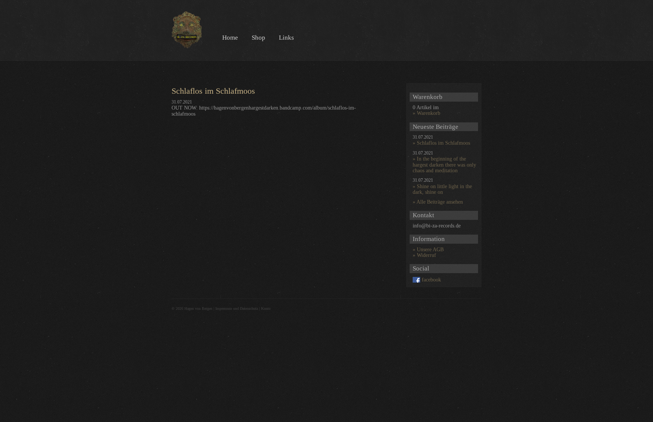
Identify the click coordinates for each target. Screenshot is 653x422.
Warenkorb (428, 113)
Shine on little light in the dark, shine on (442, 189)
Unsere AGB (430, 249)
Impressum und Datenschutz (236, 308)
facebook (431, 280)
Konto (266, 308)
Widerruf (426, 255)
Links (286, 37)
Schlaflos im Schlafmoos (443, 143)
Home (230, 37)
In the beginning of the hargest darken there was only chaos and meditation (444, 164)
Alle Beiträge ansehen (439, 202)
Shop (258, 37)
